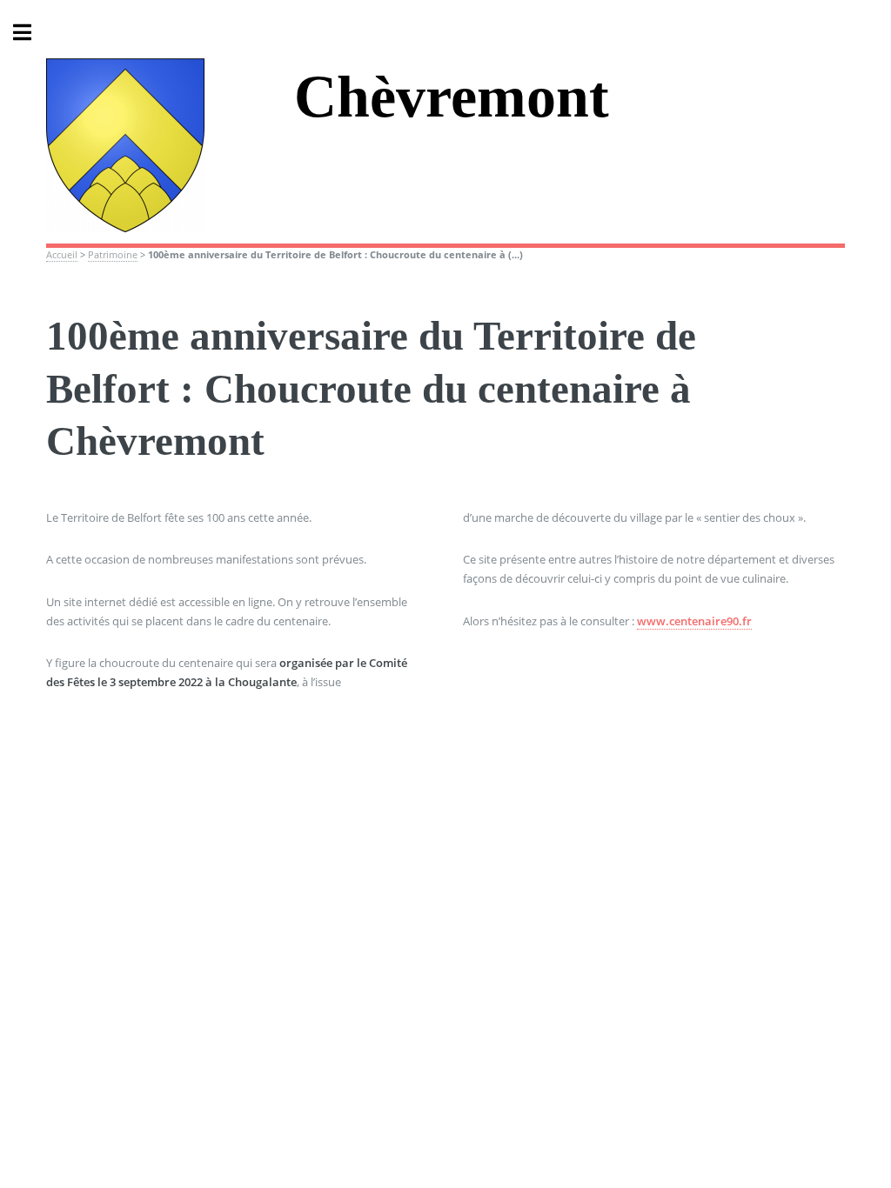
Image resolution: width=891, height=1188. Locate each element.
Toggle (31, 32)
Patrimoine (112, 255)
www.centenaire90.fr (694, 621)
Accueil (61, 255)
